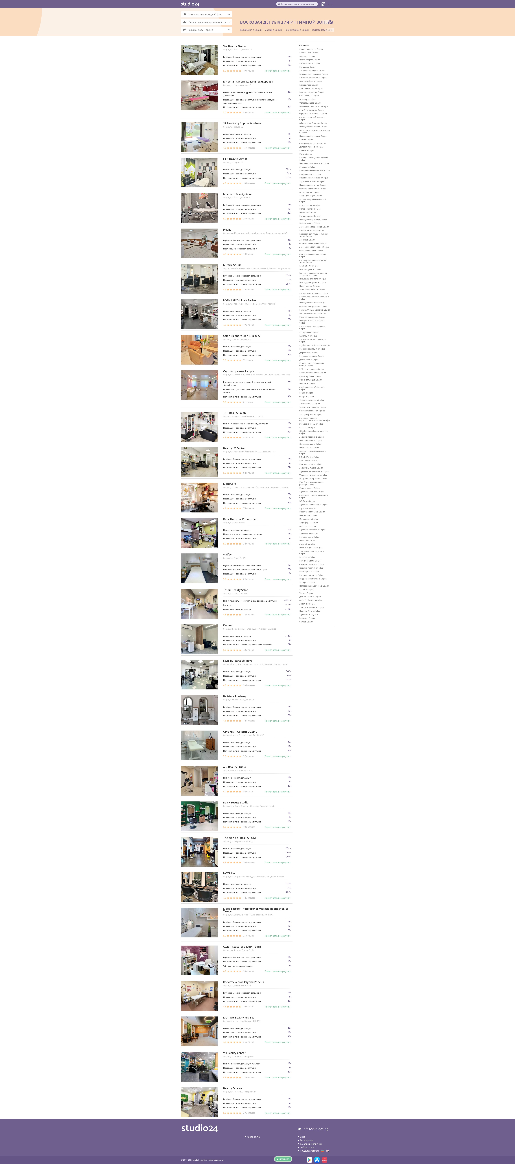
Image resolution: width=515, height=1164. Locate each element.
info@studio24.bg (315, 1129)
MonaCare (229, 484)
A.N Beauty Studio (234, 767)
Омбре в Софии (306, 396)
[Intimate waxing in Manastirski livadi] (327, 1151)
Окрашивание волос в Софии (312, 188)
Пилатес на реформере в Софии (314, 586)
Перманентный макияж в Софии (314, 163)
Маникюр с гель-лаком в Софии (313, 106)
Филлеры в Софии (307, 526)
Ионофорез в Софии (308, 519)
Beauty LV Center (234, 448)
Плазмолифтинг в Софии (310, 547)
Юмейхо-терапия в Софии (311, 568)
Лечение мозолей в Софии (311, 437)
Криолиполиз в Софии (309, 488)
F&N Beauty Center (235, 159)
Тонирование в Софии (309, 403)
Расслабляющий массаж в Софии (314, 310)
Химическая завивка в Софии (312, 407)
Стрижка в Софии (307, 167)
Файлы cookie (307, 1147)
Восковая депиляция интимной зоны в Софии (313, 235)
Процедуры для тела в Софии (312, 278)
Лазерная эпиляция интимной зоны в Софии (312, 261)
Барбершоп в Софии (251, 29)
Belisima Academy (234, 696)
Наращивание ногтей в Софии (313, 126)
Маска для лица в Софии (310, 379)
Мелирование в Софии (309, 209)
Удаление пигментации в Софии (314, 471)
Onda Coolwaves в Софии (310, 600)
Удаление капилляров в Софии (313, 504)
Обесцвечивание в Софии (311, 250)
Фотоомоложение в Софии (311, 400)
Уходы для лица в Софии (310, 195)
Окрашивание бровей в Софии (313, 243)
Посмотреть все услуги (276, 70)
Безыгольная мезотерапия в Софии (312, 327)
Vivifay (227, 554)
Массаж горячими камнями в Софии (312, 452)
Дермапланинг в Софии (310, 596)
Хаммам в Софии (307, 618)
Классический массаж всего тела (314, 170)
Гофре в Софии (306, 392)
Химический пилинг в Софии (312, 289)
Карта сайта (253, 1136)
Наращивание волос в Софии (312, 302)
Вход (302, 1136)
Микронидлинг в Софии (310, 269)
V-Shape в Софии (307, 582)
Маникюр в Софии (307, 67)
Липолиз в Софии (307, 603)
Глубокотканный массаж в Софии (314, 345)
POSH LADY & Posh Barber (239, 300)
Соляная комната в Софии (311, 564)
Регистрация (306, 1140)
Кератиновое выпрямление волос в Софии (311, 364)
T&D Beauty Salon (234, 413)
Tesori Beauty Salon (235, 590)
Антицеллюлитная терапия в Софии (312, 340)
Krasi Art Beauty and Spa (238, 1017)
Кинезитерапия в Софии (310, 464)
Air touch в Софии (307, 427)
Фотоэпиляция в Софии (310, 103)
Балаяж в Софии (306, 150)
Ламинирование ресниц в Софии (314, 226)
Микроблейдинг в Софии (310, 81)
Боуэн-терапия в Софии (310, 560)
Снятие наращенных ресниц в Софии (312, 255)
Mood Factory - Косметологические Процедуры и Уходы (255, 910)
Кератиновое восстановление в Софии (314, 297)
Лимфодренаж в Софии (310, 174)
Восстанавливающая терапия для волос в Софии (313, 274)
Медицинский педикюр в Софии (313, 74)
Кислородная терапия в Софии (313, 293)
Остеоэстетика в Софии (310, 444)
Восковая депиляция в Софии (313, 77)
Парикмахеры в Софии (297, 29)
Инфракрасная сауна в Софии (313, 578)
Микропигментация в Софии (312, 349)
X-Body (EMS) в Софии (309, 457)
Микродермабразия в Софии (312, 282)
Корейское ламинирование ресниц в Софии (311, 483)
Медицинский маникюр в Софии (313, 177)
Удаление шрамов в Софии (311, 491)
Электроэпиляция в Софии (311, 607)
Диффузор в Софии (308, 352)
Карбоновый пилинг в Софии (312, 372)
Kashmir (228, 625)
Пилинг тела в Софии (309, 447)
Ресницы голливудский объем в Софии (313, 158)
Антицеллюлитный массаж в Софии (312, 118)
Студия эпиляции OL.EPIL (240, 731)
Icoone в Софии (306, 589)
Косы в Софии (305, 154)
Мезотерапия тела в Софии (312, 511)
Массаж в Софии (273, 29)
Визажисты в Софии (308, 85)
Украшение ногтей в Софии (311, 181)
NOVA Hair (230, 873)
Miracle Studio (232, 265)
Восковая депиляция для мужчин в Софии (314, 131)
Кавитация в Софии (308, 336)
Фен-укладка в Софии (309, 192)
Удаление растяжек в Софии (312, 529)
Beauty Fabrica (232, 1088)
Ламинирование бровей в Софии (314, 247)
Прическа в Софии (307, 212)
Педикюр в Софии (307, 99)
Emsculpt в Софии (307, 557)
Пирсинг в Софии (307, 383)
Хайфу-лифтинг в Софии (310, 414)
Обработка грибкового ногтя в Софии (313, 432)
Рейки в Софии (306, 139)
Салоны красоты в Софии (311, 49)
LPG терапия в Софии (309, 460)
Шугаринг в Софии (307, 508)
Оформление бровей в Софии (313, 113)
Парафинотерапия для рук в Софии (312, 321)
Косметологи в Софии (323, 29)
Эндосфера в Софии (308, 522)
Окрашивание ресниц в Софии (313, 306)
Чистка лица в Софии (309, 95)
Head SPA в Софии (307, 540)
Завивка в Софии (307, 239)
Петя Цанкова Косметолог (240, 519)
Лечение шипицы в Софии (311, 468)
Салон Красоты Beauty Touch (242, 946)
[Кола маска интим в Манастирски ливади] (322, 1151)
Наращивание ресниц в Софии (313, 136)
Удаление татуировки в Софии (313, 475)
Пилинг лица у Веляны (309, 286)
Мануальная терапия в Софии (313, 478)
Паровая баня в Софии (309, 611)
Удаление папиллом (308, 533)
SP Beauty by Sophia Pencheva (242, 123)
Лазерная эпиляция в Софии (312, 70)
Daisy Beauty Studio (235, 802)
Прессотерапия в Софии (310, 440)
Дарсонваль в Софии (309, 359)
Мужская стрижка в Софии (311, 92)
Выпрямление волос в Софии (312, 313)
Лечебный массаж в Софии (311, 110)
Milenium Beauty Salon (237, 194)
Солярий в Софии (307, 544)
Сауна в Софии (306, 621)
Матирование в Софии (309, 216)
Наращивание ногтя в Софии (312, 185)
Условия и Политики (311, 1143)
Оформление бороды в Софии (313, 123)
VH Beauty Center (234, 1053)
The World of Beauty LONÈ (240, 838)
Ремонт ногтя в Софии (309, 205)
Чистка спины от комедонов (312, 410)
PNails (227, 229)
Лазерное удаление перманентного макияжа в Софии (314, 419)
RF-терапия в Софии (308, 332)
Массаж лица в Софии (309, 223)
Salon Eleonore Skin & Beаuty (241, 336)
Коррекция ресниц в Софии (311, 230)
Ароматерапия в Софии (310, 376)
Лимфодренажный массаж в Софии (312, 388)
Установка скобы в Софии (311, 424)
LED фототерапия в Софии (311, 369)
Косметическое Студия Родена (243, 982)
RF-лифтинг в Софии (308, 265)
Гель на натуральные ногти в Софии (312, 200)
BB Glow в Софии (307, 501)
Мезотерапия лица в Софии (312, 317)
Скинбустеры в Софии (309, 537)
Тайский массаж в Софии (310, 88)
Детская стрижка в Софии (311, 147)
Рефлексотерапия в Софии (311, 356)
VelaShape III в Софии (309, 571)
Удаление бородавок (309, 614)
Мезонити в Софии (308, 515)
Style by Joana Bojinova (237, 661)
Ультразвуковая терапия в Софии (311, 552)
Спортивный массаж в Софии (312, 143)
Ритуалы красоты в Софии (311, 575)
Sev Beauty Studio (234, 46)
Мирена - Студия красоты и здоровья (248, 81)
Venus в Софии (306, 593)
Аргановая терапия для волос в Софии (313, 496)
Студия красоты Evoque (238, 371)
